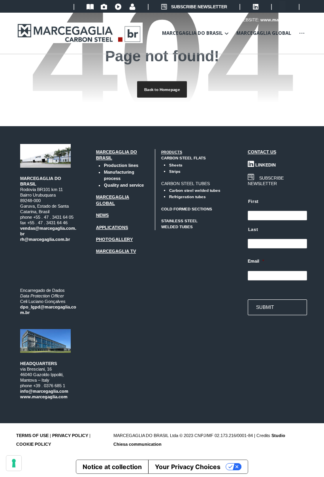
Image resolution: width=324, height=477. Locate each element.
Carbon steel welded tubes (194, 190)
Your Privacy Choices (187, 467)
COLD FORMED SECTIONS (186, 209)
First (253, 201)
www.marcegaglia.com (44, 396)
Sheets (176, 165)
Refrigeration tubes (187, 197)
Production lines (121, 165)
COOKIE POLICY (33, 444)
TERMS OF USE (32, 435)
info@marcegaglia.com (44, 391)
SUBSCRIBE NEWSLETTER (199, 6)
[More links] (302, 33)
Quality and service (124, 185)
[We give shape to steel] (79, 33)
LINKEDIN (265, 165)
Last (253, 229)
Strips (175, 171)
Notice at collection (112, 467)
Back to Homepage (162, 89)
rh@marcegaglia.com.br (45, 239)
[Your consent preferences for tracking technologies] (13, 463)
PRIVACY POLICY (70, 435)
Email (256, 261)
